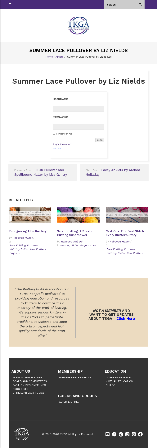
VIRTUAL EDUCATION (119, 381)
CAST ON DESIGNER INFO (29, 385)
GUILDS (110, 385)
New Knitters (37, 249)
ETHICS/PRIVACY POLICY (28, 392)
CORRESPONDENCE (118, 377)
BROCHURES (20, 388)
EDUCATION (115, 371)
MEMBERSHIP (70, 371)
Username (60, 99)
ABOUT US (20, 371)
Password (60, 117)
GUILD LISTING (69, 401)
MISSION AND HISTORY (27, 377)
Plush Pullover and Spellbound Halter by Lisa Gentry (40, 172)
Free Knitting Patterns (24, 245)
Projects (15, 253)
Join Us (57, 148)
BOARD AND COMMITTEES (29, 381)
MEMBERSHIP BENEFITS (75, 377)
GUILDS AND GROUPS (77, 396)
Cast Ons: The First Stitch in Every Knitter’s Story (126, 233)
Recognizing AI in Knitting (28, 231)
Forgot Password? (62, 144)
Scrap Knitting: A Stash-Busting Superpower (74, 233)
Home (49, 56)
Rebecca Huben (23, 237)
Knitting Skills (19, 249)
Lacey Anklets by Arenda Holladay (113, 172)
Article (60, 56)
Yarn (95, 245)
